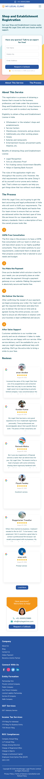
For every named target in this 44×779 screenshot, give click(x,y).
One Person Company (9, 690)
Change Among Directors (11, 745)
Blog (3, 649)
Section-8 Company (9, 696)
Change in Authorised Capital (12, 754)
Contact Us (6, 652)
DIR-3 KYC (6, 760)
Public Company (7, 687)
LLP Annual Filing (8, 742)
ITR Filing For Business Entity (12, 725)
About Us (5, 646)
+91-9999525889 (23, 2)
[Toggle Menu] (40, 6)
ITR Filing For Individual (10, 722)
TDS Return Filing (8, 728)
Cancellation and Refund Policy (28, 775)
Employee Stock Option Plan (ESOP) (15, 757)
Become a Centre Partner (11, 658)
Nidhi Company (7, 699)
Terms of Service (21, 774)
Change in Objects (8, 751)
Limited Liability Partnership (12, 693)
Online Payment (7, 655)
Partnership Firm (8, 681)
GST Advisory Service (9, 710)
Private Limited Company (11, 684)
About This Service (14, 82)
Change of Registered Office (12, 748)
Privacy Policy (9, 774)
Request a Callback (22, 67)
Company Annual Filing (10, 739)
